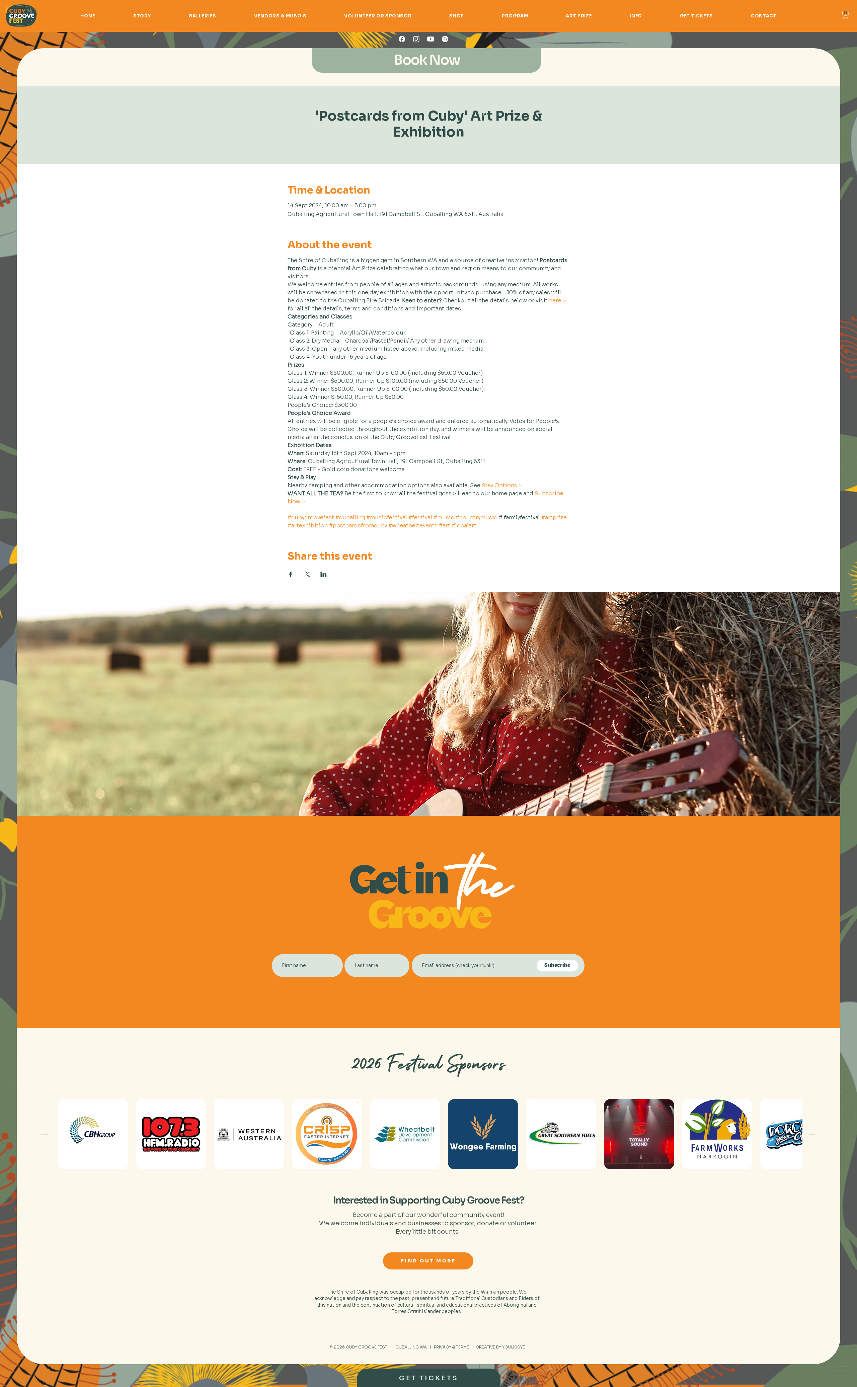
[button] (845, 15)
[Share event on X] (307, 574)
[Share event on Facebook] (291, 574)
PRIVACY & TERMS (452, 1346)
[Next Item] (813, 1134)
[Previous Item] (44, 1134)
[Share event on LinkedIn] (323, 574)
